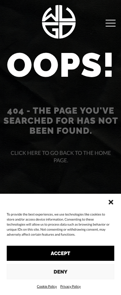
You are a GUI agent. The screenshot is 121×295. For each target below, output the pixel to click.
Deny (61, 272)
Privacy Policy (70, 287)
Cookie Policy (47, 287)
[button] (111, 202)
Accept (60, 253)
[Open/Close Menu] (111, 23)
